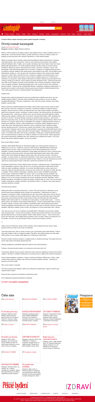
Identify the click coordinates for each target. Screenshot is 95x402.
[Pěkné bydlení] (15, 385)
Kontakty (65, 393)
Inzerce (55, 393)
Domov (53, 22)
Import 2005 (9, 47)
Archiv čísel (86, 306)
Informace (75, 393)
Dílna (29, 34)
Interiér (48, 34)
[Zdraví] (79, 385)
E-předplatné (45, 393)
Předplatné (33, 393)
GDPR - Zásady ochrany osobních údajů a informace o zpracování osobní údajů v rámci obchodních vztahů (47, 400)
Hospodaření (55, 34)
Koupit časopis (86, 304)
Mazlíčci (79, 34)
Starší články (88, 34)
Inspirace (35, 34)
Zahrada (41, 34)
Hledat (58, 28)
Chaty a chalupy (9, 34)
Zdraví (42, 22)
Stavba (18, 34)
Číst (86, 301)
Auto (68, 34)
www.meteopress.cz (89, 31)
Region (24, 34)
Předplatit (86, 298)
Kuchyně (63, 34)
